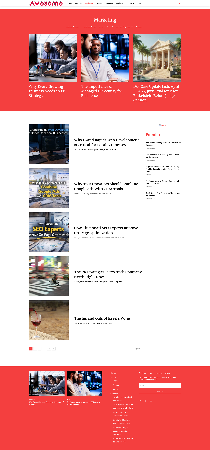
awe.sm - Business (73, 27)
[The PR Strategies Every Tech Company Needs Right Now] (49, 276)
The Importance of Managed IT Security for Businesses (101, 91)
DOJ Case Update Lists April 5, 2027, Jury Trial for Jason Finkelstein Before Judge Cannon (156, 93)
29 (49, 349)
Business (139, 27)
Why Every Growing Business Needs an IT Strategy (47, 91)
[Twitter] (151, 401)
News (68, 399)
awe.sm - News (90, 27)
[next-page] (54, 348)
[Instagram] (145, 401)
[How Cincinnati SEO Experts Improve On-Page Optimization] (49, 232)
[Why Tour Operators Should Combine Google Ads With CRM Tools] (49, 188)
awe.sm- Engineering (124, 27)
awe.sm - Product (106, 27)
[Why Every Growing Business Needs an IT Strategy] (53, 58)
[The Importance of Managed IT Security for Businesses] (105, 58)
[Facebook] (140, 401)
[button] (178, 3)
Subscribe (160, 391)
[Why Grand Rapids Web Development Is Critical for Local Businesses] (49, 144)
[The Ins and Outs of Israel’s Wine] (49, 320)
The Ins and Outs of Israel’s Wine (102, 318)
